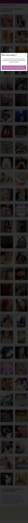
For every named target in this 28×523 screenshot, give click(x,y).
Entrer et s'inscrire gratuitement (14, 67)
